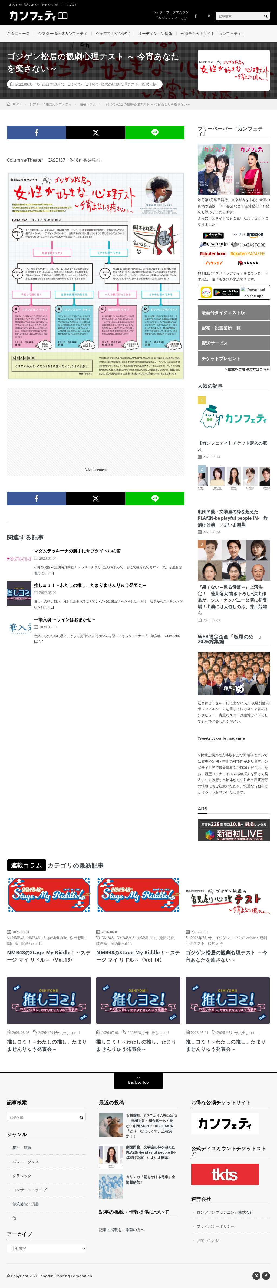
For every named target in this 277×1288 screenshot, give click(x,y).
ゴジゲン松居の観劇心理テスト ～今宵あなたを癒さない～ (227, 956)
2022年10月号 (53, 84)
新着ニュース (18, 33)
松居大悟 (149, 84)
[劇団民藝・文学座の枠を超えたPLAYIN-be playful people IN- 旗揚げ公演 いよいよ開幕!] (111, 1156)
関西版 (12, 943)
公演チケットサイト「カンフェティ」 (213, 33)
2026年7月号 (201, 937)
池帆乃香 (166, 937)
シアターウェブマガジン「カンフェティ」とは (171, 15)
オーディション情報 (155, 33)
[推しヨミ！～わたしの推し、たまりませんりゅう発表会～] (19, 593)
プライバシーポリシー (216, 1226)
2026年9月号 (48, 1032)
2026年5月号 (227, 1032)
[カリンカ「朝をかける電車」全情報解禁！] (111, 1186)
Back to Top (138, 1082)
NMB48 (18, 937)
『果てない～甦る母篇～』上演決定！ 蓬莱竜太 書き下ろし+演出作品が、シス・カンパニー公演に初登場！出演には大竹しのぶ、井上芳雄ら (232, 600)
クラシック (21, 1175)
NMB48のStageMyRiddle (47, 937)
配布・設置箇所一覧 (221, 328)
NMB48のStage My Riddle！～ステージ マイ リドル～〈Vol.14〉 (138, 956)
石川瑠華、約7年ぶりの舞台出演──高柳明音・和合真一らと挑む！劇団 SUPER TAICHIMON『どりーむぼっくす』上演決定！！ (151, 1126)
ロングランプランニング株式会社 (225, 1212)
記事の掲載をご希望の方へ (121, 1229)
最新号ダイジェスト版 (223, 312)
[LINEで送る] (154, 132)
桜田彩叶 (77, 937)
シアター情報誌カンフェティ (62, 33)
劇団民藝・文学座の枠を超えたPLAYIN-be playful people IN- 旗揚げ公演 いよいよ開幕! (233, 518)
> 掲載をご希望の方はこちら (247, 369)
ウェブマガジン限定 (113, 33)
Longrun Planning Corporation (65, 1275)
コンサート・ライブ (29, 1189)
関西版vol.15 (121, 943)
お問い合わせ (208, 1240)
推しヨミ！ (71, 1032)
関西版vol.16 (31, 943)
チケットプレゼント (221, 358)
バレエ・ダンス (25, 1161)
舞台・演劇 (21, 1147)
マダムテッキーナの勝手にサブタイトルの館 (77, 551)
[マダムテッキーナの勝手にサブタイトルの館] (19, 559)
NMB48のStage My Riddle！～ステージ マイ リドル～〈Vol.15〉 (49, 956)
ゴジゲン (75, 84)
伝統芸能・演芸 (25, 1203)
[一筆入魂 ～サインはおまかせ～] (19, 628)
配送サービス (215, 343)
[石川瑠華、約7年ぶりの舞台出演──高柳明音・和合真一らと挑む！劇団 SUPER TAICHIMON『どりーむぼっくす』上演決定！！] (111, 1125)
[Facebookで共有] (36, 132)
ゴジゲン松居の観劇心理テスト (111, 84)
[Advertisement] (96, 426)
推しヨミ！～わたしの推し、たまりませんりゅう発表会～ (90, 585)
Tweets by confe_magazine (221, 738)
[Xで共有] (95, 132)
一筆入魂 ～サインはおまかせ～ (65, 619)
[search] (266, 16)
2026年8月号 (138, 1032)
